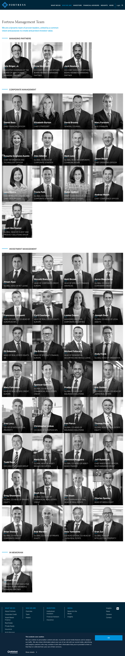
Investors (77, 5)
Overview (29, 611)
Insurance (8, 629)
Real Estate (9, 623)
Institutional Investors (50, 612)
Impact (28, 618)
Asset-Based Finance (9, 619)
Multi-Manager (10, 632)
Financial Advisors (53, 617)
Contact (109, 618)
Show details (30, 652)
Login (118, 5)
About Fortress (10, 611)
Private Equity (9, 626)
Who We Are (67, 5)
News (111, 5)
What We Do (56, 5)
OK (109, 638)
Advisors (91, 5)
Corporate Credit (11, 614)
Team (28, 614)
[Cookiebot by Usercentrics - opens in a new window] (12, 652)
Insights (104, 5)
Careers (109, 614)
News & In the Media (72, 612)
